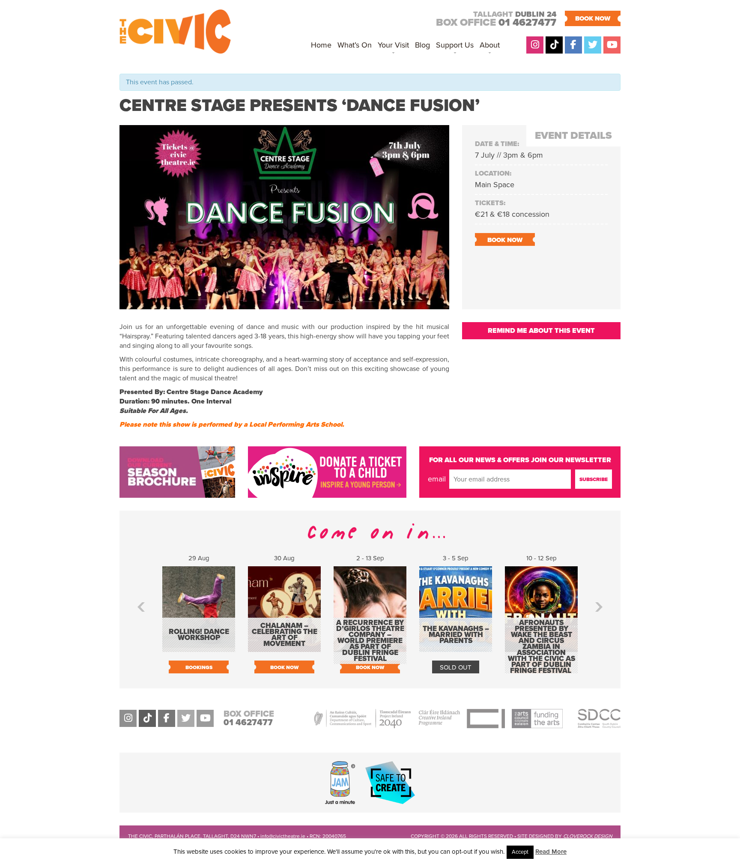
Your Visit (393, 45)
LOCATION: (493, 173)
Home (321, 45)
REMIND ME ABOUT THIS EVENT (541, 330)
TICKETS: (490, 203)
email (437, 479)
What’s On (354, 45)
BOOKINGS (198, 667)
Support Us (455, 45)
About (490, 45)
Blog (422, 45)
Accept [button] (520, 852)
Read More (551, 851)
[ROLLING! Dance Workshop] (198, 647)
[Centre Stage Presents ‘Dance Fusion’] (284, 304)
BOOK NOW (592, 18)
